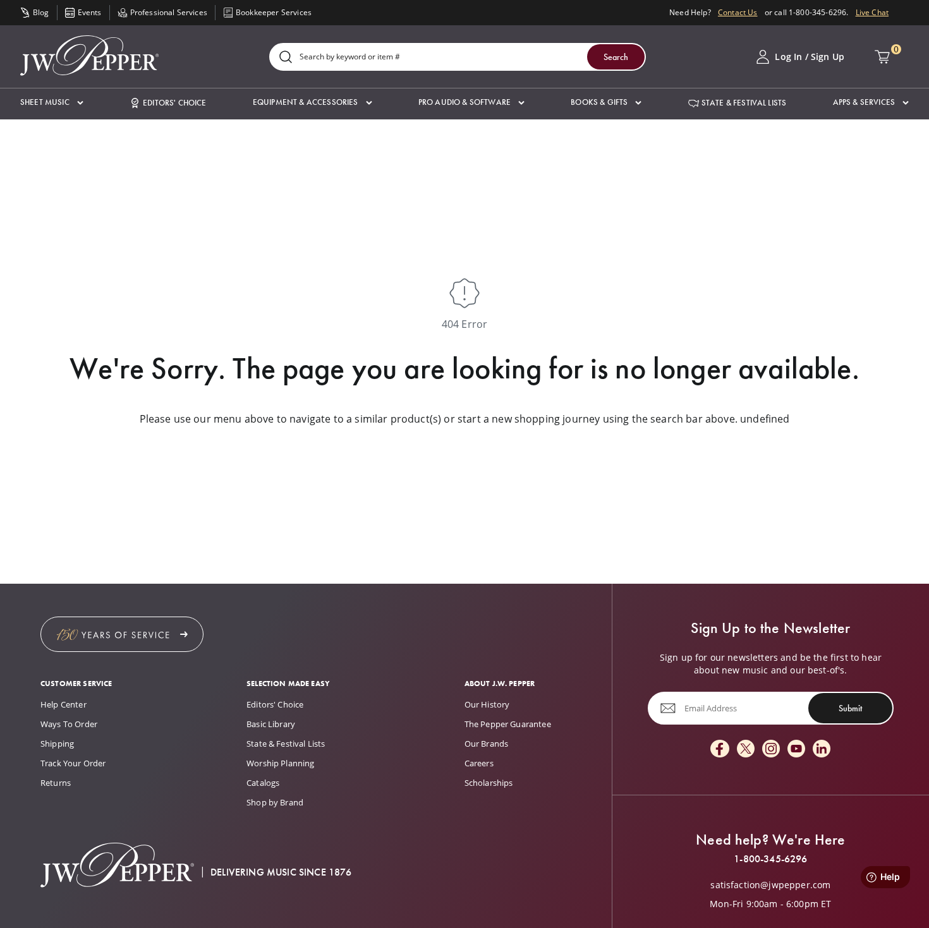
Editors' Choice (274, 704)
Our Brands (486, 743)
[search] (285, 57)
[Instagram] (771, 749)
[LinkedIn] (821, 749)
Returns (55, 782)
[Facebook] (719, 749)
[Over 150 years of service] (121, 634)
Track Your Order (73, 763)
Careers (479, 763)
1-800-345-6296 (770, 859)
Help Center (63, 704)
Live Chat (872, 12)
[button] (51, 103)
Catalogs (262, 782)
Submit (850, 708)
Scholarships (488, 782)
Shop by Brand (274, 802)
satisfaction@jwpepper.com (770, 885)
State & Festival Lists (285, 743)
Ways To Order (68, 724)
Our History (487, 704)
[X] (746, 749)
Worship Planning (280, 763)
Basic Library (270, 724)
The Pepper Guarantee (507, 724)
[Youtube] (796, 749)
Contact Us (738, 12)
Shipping (57, 743)
